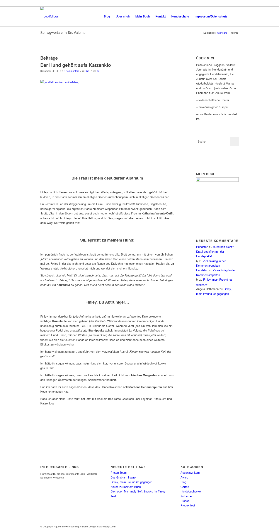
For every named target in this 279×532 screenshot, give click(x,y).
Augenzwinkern (190, 472)
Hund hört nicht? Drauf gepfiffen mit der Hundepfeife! (215, 251)
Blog (87, 71)
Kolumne (186, 496)
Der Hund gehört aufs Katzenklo (75, 65)
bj (98, 71)
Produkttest (187, 505)
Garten (184, 487)
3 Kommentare (71, 71)
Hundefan (202, 247)
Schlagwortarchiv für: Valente (62, 32)
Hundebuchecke (190, 491)
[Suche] (234, 16)
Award (184, 477)
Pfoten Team (119, 472)
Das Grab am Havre (123, 477)
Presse (184, 501)
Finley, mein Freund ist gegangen (131, 482)
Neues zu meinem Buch (126, 487)
